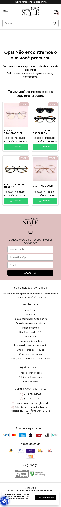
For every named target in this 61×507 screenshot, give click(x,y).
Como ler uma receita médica (31, 323)
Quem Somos (30, 310)
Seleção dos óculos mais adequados (30, 358)
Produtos (31, 314)
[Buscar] (54, 23)
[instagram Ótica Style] (30, 232)
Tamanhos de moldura (30, 341)
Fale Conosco (30, 381)
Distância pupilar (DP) (30, 332)
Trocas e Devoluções (30, 372)
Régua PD (30, 336)
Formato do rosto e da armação (30, 345)
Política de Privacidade (30, 377)
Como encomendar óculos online (31, 319)
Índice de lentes (30, 327)
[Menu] (6, 12)
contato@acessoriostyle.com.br (32, 403)
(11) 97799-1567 (32, 394)
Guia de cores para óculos (30, 349)
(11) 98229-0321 (32, 398)
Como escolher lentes (30, 354)
